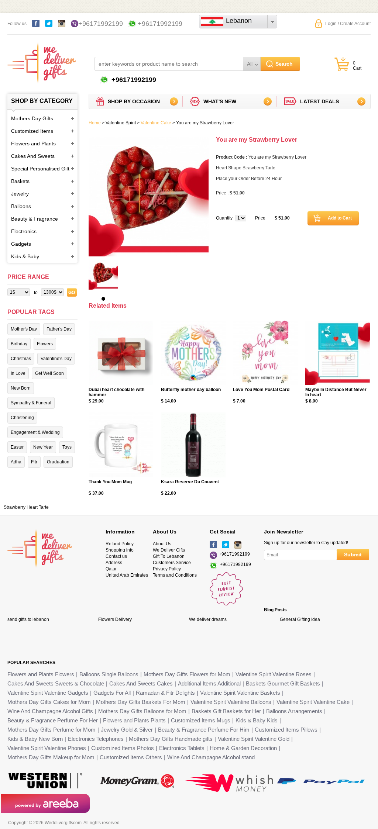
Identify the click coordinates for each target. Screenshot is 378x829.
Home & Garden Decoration (243, 748)
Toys (67, 447)
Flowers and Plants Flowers (40, 674)
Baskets (20, 181)
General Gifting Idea (300, 619)
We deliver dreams (208, 619)
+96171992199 (100, 23)
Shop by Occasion (134, 101)
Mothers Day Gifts (32, 118)
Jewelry (20, 194)
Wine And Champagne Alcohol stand (211, 757)
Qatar (111, 568)
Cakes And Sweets (33, 156)
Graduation (58, 461)
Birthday (19, 343)
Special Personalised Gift (40, 169)
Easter (17, 447)
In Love (18, 373)
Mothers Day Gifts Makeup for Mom (50, 757)
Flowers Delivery (115, 619)
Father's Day (59, 329)
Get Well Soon (49, 373)
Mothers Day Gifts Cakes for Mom (49, 702)
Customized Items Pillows (286, 729)
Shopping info (120, 550)
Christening (22, 417)
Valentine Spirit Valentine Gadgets (47, 693)
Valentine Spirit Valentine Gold (253, 739)
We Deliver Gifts (169, 550)
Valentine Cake (156, 122)
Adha (16, 461)
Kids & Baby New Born (35, 739)
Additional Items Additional (209, 683)
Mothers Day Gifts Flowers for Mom (187, 674)
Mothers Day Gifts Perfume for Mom (51, 729)
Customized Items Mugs (200, 720)
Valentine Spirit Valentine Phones (46, 748)
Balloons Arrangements (294, 711)
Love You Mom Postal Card (261, 389)
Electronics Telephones (96, 739)
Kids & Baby (25, 256)
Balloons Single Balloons (108, 674)
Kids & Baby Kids (257, 720)
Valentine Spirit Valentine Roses (274, 674)
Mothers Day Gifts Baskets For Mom (140, 702)
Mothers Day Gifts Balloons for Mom (142, 711)
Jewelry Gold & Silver (127, 729)
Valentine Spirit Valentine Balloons (230, 702)
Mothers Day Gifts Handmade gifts (171, 739)
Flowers (45, 343)
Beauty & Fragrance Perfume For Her (52, 720)
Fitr (34, 461)
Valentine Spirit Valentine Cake (313, 702)
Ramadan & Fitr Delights (165, 693)
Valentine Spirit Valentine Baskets (240, 693)
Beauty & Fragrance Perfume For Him (204, 729)
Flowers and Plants (33, 143)
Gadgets (21, 244)
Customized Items (32, 131)
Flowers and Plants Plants (134, 720)
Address (114, 562)
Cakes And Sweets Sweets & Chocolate (55, 683)
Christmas (21, 358)
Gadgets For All (112, 693)
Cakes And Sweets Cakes (141, 683)
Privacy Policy (167, 568)
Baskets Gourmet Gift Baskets (283, 683)
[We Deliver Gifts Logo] (41, 59)
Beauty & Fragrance (34, 219)
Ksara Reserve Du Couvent (190, 481)
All (249, 64)
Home (95, 122)
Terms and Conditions (175, 575)
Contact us (116, 556)
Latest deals (319, 101)
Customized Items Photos (122, 748)
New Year (43, 447)
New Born (21, 388)
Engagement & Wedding (35, 432)
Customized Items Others (131, 757)
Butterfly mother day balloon (191, 389)
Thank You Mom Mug (110, 481)
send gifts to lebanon (28, 619)
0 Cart (357, 66)
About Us (162, 543)
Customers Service (172, 562)
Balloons (21, 206)
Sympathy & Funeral (31, 402)
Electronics (24, 231)
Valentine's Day (56, 358)
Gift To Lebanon (169, 556)
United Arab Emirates (127, 575)
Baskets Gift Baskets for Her (226, 711)
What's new (219, 101)
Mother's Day (24, 329)
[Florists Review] (226, 604)
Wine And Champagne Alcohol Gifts (50, 711)
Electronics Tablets (182, 748)
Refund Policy (120, 543)
